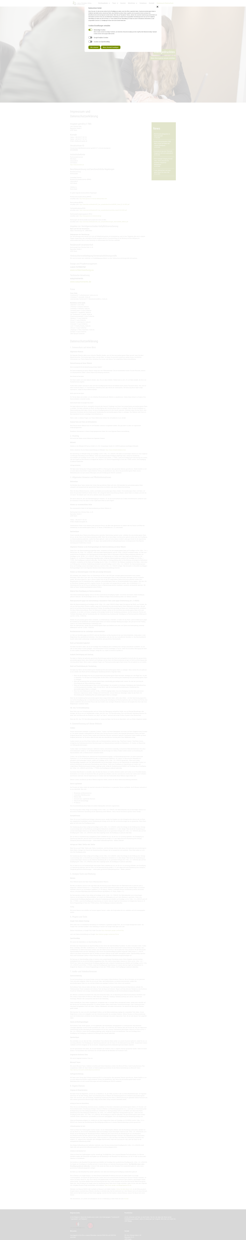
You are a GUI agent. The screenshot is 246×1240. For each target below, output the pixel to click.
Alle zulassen (94, 47)
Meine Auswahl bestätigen (110, 47)
